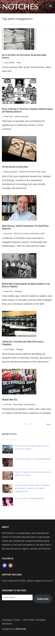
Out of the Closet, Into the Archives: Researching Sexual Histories (24, 56)
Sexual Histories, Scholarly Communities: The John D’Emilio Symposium (25, 227)
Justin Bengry (9, 349)
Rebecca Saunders (11, 172)
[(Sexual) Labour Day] (19, 381)
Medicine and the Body (28, 172)
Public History (41, 172)
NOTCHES (20, 7)
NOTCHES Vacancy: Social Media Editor (33, 459)
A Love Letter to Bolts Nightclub (29, 498)
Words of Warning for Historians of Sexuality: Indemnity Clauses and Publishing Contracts (27, 110)
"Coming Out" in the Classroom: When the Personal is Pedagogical (23, 343)
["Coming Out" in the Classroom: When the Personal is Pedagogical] (19, 323)
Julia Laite (7, 404)
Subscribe (43, 598)
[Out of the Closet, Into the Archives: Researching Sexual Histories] (19, 39)
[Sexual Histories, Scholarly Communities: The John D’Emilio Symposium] (19, 208)
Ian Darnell (8, 233)
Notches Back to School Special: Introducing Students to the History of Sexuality (26, 285)
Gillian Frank (8, 116)
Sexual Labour (18, 404)
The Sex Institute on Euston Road (15, 166)
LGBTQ (18, 63)
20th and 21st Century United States (26, 233)
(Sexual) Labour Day (9, 399)
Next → (50, 424)
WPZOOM (20, 629)
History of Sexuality (21, 116)
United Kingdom (29, 404)
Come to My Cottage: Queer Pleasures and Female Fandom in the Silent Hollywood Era (32, 488)
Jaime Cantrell (9, 63)
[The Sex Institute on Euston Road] (19, 148)
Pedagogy (18, 291)
